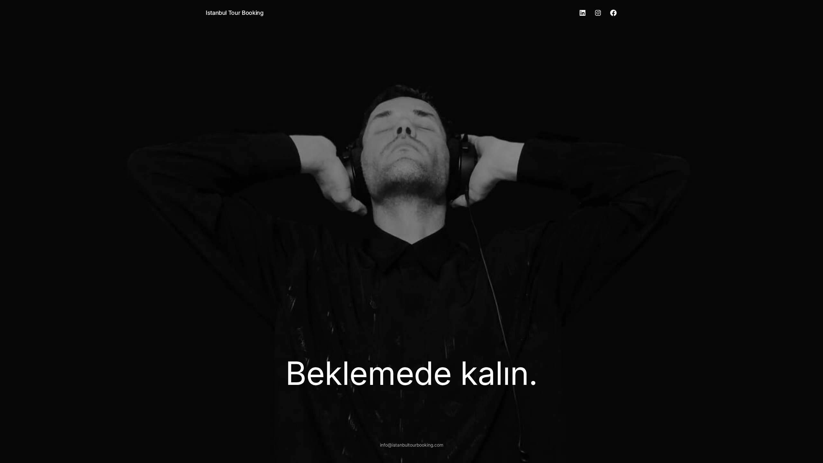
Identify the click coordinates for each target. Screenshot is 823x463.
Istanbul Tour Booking (234, 12)
